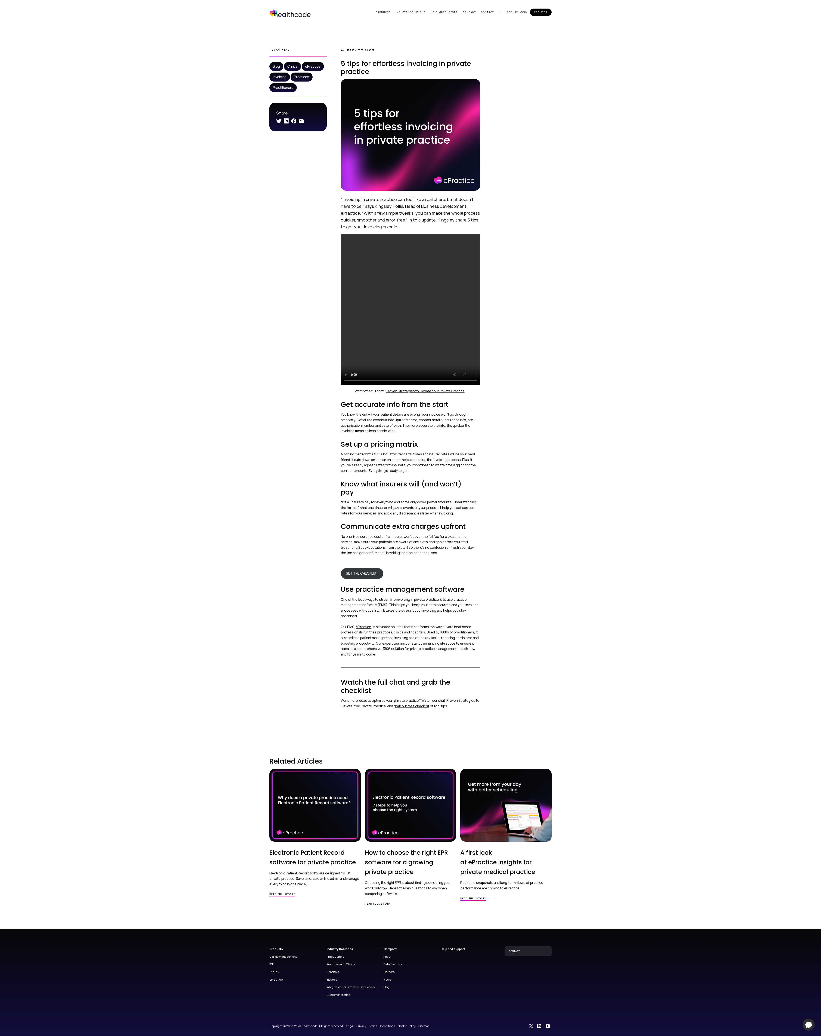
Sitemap (423, 1026)
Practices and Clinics (340, 964)
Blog (276, 66)
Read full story (282, 894)
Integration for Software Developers (350, 987)
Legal (350, 1026)
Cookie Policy (407, 1026)
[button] (809, 1025)
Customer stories (338, 995)
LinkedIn (286, 121)
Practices (301, 76)
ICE (271, 964)
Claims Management (283, 957)
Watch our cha (432, 700)
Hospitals (332, 972)
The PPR (274, 972)
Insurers (331, 979)
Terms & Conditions (382, 1026)
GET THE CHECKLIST (362, 573)
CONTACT (514, 951)
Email (301, 121)
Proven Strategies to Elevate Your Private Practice (425, 391)
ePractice (312, 66)
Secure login (517, 12)
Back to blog (361, 50)
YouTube (548, 1025)
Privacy (361, 1026)
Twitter (278, 121)
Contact (487, 12)
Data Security (393, 964)
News (387, 979)
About (387, 957)
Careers (389, 972)
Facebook (293, 121)
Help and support (444, 12)
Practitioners (283, 87)
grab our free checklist (411, 706)
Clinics (292, 66)
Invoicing (279, 76)
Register (540, 12)
